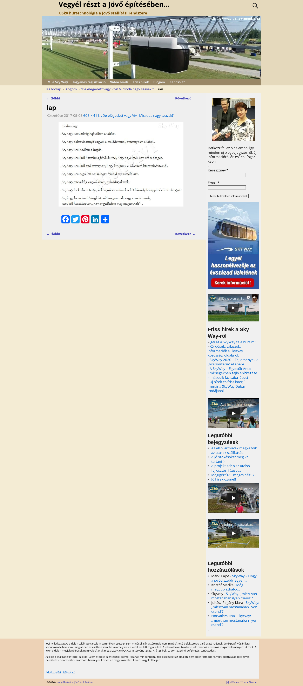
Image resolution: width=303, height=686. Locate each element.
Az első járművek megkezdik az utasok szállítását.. (234, 450)
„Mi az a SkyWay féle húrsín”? (233, 342)
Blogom (159, 82)
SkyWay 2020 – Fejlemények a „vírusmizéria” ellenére (233, 362)
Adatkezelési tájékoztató (60, 672)
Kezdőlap (53, 89)
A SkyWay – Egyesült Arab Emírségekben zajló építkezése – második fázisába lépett (232, 373)
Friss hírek (141, 82)
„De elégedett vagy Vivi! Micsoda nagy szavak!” (137, 115)
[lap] (121, 167)
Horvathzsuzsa (223, 615)
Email (213, 183)
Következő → (185, 98)
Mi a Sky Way (58, 82)
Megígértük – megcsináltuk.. (233, 474)
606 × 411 (91, 115)
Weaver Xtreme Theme (243, 682)
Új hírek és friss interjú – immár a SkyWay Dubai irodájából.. (228, 386)
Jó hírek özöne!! (223, 479)
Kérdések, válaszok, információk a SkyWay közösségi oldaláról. (225, 351)
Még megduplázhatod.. (227, 587)
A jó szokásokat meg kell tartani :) (230, 459)
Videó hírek (119, 82)
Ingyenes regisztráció (89, 82)
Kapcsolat (177, 82)
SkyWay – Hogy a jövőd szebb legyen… (234, 578)
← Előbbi (53, 98)
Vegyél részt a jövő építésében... (76, 682)
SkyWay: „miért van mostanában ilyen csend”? (234, 596)
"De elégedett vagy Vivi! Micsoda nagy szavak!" (117, 89)
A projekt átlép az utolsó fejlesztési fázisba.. (230, 468)
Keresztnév (218, 170)
